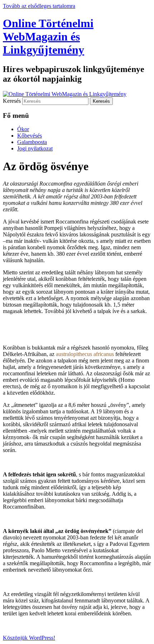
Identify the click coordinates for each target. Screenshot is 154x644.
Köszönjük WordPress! (29, 638)
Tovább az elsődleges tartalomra (39, 6)
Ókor (23, 129)
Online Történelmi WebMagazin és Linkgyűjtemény (48, 36)
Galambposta (32, 142)
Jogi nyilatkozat (35, 148)
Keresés (12, 101)
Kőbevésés (29, 136)
